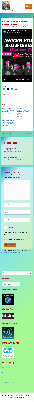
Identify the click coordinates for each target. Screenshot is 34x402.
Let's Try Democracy (6, 9)
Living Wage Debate (10, 149)
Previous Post (6, 133)
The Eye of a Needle (10, 157)
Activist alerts (6, 368)
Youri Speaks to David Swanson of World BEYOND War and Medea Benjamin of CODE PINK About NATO (23, 110)
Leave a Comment (7, 27)
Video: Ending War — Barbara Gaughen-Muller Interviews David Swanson (8, 120)
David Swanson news (8, 378)
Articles (4, 373)
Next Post (29, 133)
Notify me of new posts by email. (15, 239)
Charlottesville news (8, 388)
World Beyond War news (9, 383)
